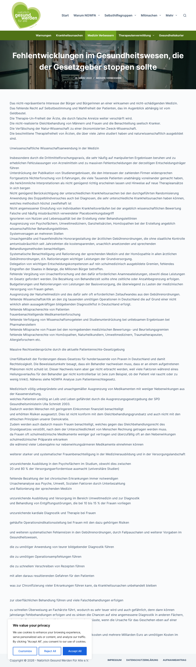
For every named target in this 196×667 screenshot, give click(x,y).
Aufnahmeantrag (174, 660)
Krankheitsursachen (69, 35)
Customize (25, 651)
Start (65, 15)
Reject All (50, 651)
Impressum (115, 660)
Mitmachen (149, 15)
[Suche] (184, 15)
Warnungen (43, 35)
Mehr (169, 15)
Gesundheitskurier (171, 35)
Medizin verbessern (101, 35)
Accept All (74, 651)
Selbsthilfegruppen (118, 15)
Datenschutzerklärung (142, 660)
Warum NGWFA (85, 15)
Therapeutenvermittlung (135, 35)
